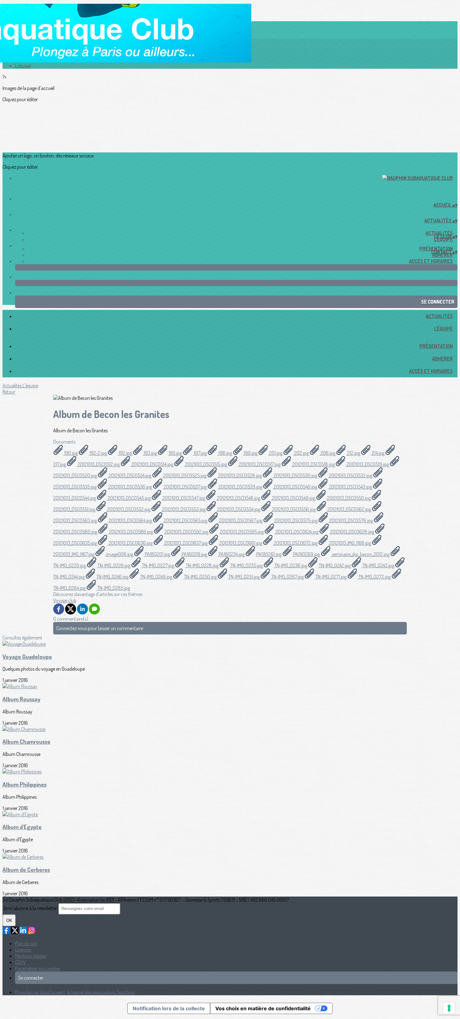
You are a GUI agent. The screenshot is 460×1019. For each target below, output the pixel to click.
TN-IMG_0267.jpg (287, 577)
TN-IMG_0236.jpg (290, 565)
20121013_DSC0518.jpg (313, 464)
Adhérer (442, 255)
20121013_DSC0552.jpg (128, 509)
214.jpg (378, 453)
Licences (23, 950)
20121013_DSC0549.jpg (293, 498)
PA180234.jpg (231, 554)
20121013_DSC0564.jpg (130, 520)
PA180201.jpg (157, 554)
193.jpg (150, 453)
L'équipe (23, 65)
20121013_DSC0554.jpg (238, 509)
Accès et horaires (431, 261)
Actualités (439, 316)
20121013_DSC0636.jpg (130, 543)
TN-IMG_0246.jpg (112, 577)
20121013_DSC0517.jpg (259, 464)
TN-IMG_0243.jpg (378, 565)
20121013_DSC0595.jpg (241, 532)
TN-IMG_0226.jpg (114, 565)
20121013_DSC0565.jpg (185, 520)
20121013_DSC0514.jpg (152, 464)
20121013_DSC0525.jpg (184, 475)
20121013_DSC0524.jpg (130, 475)
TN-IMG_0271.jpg (330, 577)
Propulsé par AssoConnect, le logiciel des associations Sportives (75, 992)
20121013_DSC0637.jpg (185, 543)
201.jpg (275, 453)
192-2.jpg (98, 453)
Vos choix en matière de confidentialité (263, 1008)
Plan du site (26, 943)
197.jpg (200, 453)
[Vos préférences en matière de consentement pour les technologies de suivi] (449, 1008)
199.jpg (250, 453)
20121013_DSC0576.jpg (351, 520)
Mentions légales (30, 956)
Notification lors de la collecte (169, 1008)
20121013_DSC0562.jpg (349, 509)
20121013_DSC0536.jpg (130, 487)
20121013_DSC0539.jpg (240, 487)
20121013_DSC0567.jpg (240, 520)
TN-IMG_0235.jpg (246, 565)
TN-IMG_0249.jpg (156, 577)
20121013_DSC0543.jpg (350, 487)
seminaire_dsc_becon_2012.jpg (360, 554)
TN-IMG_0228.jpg (202, 565)
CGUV (20, 962)
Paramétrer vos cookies (37, 968)
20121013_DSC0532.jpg (350, 475)
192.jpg (125, 453)
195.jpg (175, 453)
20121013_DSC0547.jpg (183, 498)
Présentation (436, 346)
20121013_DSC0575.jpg (295, 520)
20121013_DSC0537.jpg (185, 487)
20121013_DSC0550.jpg (348, 498)
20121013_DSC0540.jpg (295, 487)
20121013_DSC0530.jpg (295, 475)
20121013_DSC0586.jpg (131, 532)
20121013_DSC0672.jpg (295, 543)
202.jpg (301, 453)
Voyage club (64, 600)
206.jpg (327, 453)
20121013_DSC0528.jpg (240, 475)
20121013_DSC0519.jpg (367, 464)
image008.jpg (119, 554)
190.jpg (71, 453)
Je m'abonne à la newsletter (30, 908)
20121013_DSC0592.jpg (186, 532)
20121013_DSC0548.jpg (238, 498)
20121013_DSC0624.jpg (296, 532)
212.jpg (353, 453)
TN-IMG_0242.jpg (334, 565)
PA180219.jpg (194, 554)
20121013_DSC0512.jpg (98, 464)
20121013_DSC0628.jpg (352, 532)
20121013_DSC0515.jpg (206, 464)
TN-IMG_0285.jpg (113, 588)
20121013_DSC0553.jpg (183, 509)
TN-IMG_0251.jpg (243, 577)
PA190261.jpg (268, 554)
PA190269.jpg (306, 554)
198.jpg (225, 453)
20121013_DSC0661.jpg (240, 543)
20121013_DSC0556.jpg (293, 509)
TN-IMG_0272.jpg (374, 577)
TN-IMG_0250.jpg (200, 577)
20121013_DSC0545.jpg (129, 498)
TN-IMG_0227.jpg (158, 565)
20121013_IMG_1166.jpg (350, 543)
